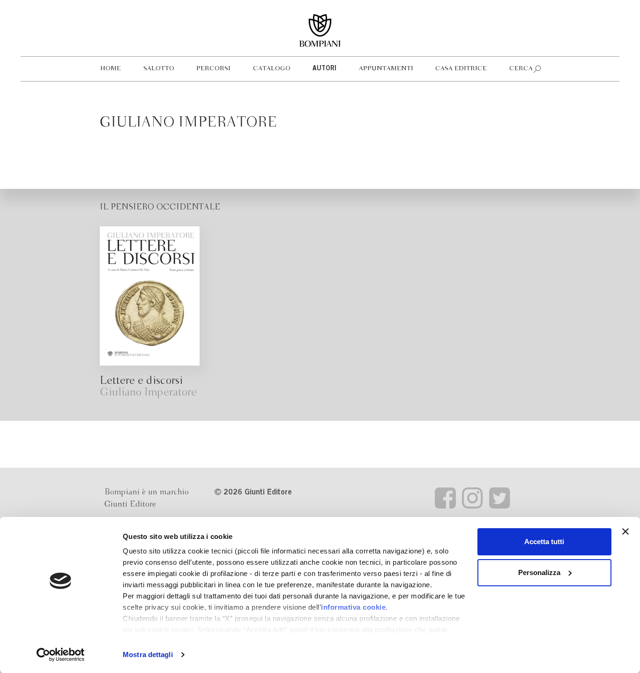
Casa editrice (461, 69)
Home (110, 69)
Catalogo (271, 69)
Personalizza (539, 572)
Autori (324, 69)
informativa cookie (353, 607)
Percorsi (213, 69)
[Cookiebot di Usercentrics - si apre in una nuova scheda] (61, 655)
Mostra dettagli (148, 654)
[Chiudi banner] (625, 531)
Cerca (521, 69)
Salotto (158, 69)
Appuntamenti (386, 69)
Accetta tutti (544, 542)
